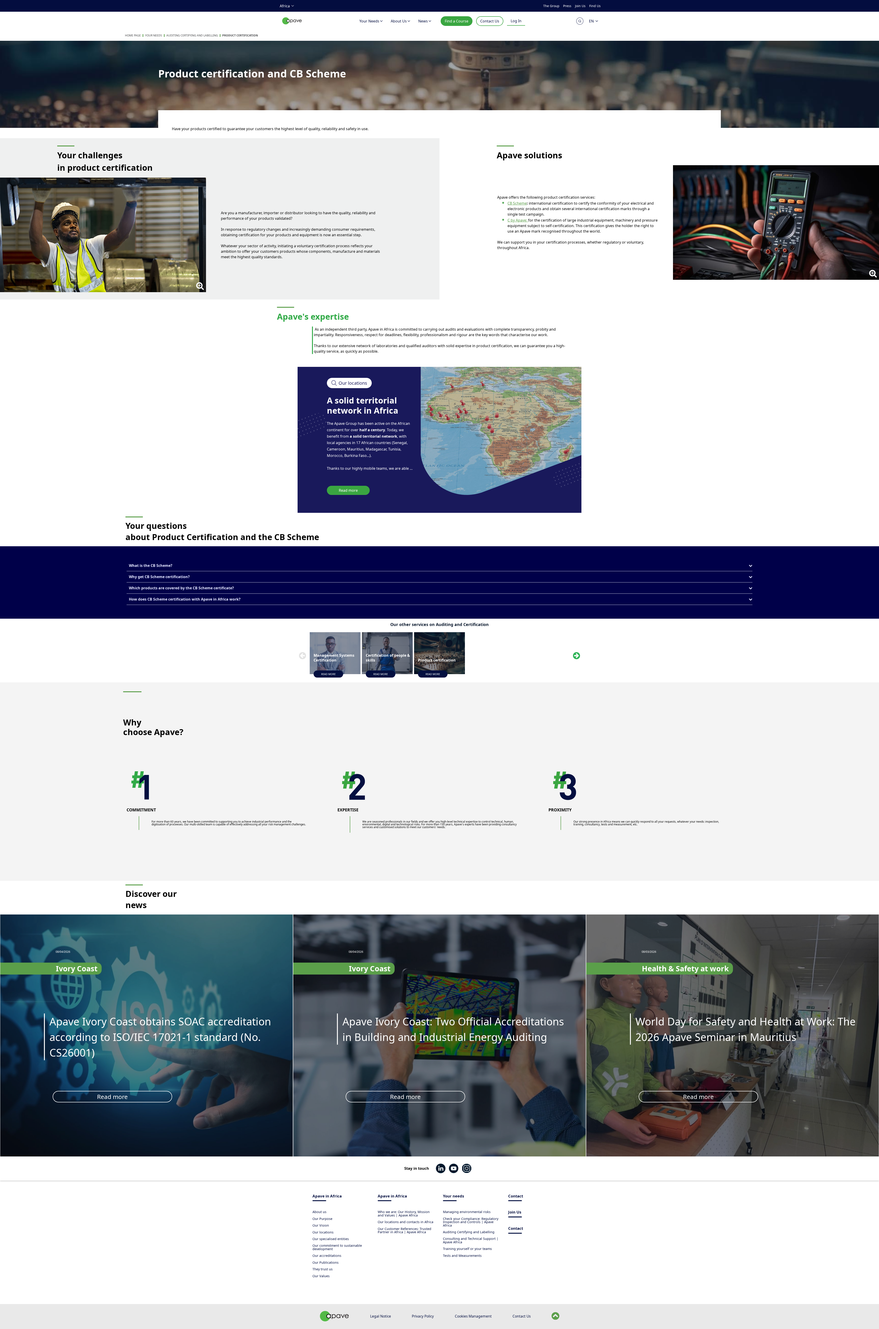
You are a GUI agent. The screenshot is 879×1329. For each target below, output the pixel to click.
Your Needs (369, 21)
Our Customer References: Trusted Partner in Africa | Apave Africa (404, 1230)
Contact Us (489, 21)
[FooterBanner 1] (334, 1320)
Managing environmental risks (467, 1212)
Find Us (595, 6)
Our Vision (320, 1225)
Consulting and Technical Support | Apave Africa (470, 1240)
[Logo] (292, 26)
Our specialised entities (330, 1239)
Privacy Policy (423, 1316)
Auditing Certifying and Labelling (192, 35)
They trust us (322, 1269)
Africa (285, 5)
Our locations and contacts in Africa (405, 1222)
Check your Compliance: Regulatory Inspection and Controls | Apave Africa (470, 1221)
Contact (515, 1196)
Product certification (240, 35)
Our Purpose (322, 1218)
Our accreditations (326, 1255)
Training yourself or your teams (467, 1249)
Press (567, 6)
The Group (551, 6)
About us (319, 1212)
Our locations (323, 1232)
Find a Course (456, 21)
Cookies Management (473, 1316)
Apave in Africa (327, 1196)
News (423, 21)
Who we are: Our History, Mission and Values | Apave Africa (404, 1213)
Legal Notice (380, 1316)
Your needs (453, 1196)
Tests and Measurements (462, 1255)
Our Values (321, 1276)
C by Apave (516, 220)
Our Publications (325, 1262)
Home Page (133, 35)
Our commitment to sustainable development (337, 1247)
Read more (348, 490)
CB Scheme (517, 203)
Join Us (580, 6)
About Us (399, 21)
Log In (516, 20)
